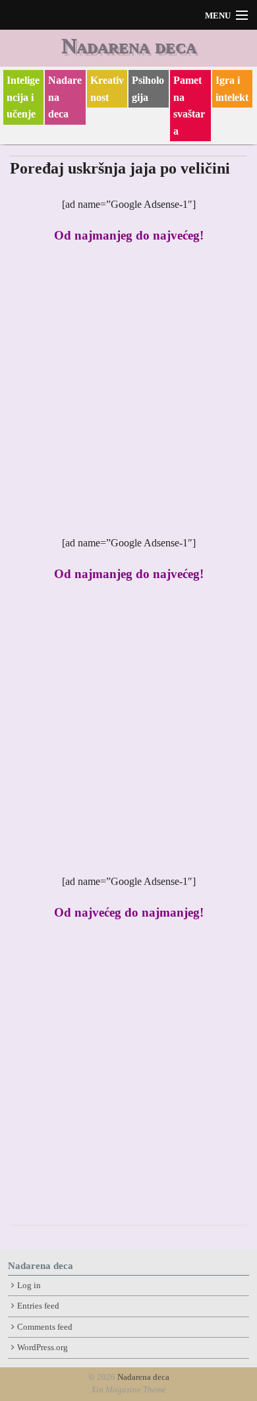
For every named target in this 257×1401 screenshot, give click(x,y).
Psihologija (148, 89)
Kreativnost (107, 89)
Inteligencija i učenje (23, 97)
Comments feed (44, 1327)
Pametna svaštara (189, 106)
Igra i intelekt (231, 89)
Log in (29, 1285)
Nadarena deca (128, 45)
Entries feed (38, 1306)
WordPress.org (42, 1347)
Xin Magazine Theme (128, 1389)
